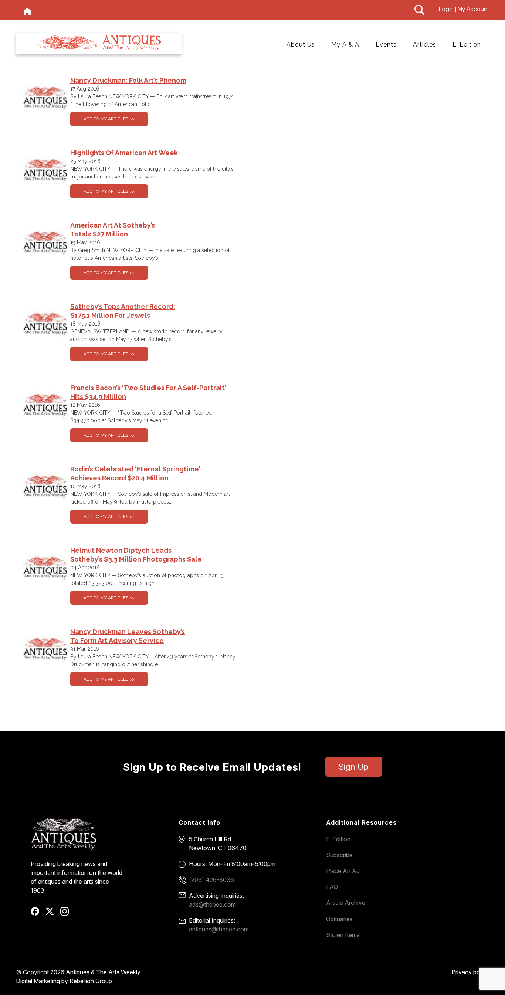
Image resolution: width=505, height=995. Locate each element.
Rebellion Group (91, 981)
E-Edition (467, 44)
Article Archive (345, 902)
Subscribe (339, 855)
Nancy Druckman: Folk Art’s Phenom (128, 80)
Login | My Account (464, 9)
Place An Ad (343, 871)
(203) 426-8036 (211, 879)
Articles (424, 44)
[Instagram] (67, 913)
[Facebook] (37, 913)
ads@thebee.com (212, 904)
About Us (301, 44)
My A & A (345, 44)
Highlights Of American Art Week (124, 153)
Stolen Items (343, 934)
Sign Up (354, 766)
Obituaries (339, 919)
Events (386, 44)
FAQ (332, 886)
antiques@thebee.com (219, 929)
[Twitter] (52, 913)
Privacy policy (470, 972)
